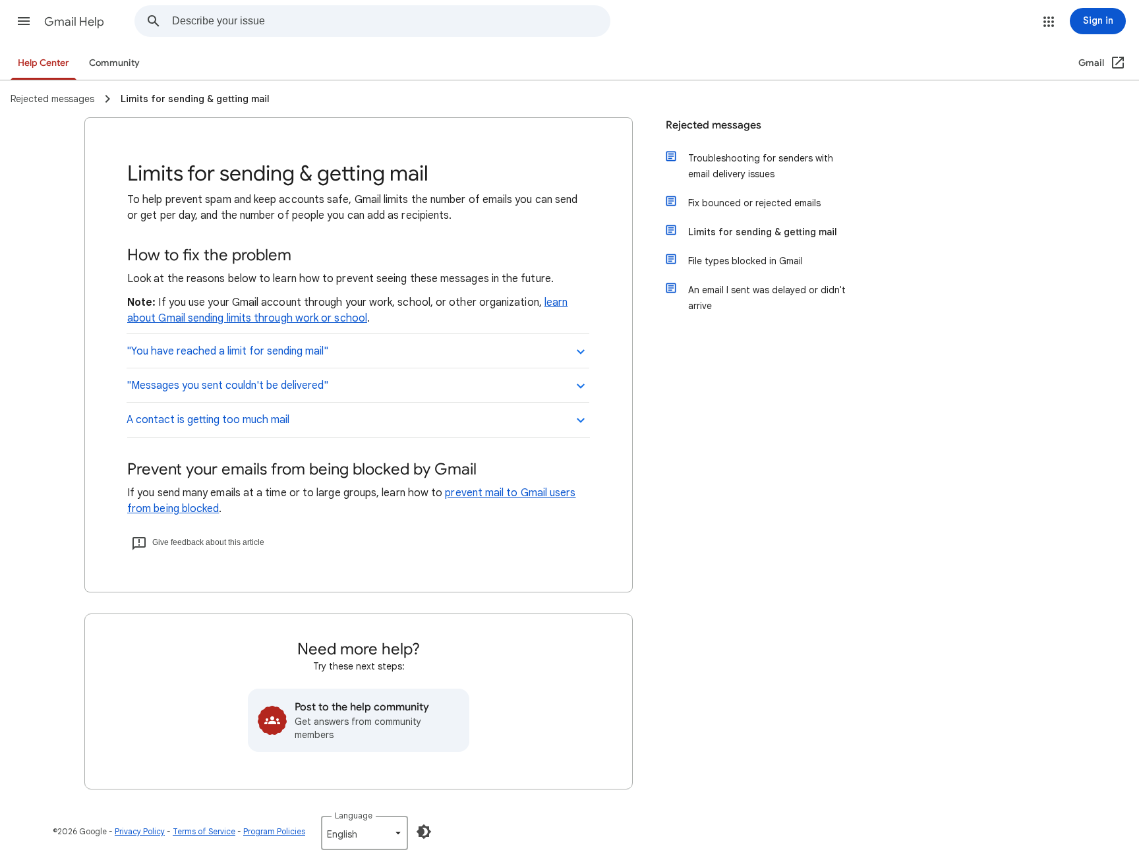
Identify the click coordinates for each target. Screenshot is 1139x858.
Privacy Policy (140, 831)
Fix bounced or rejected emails (754, 203)
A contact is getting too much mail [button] (208, 419)
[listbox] (364, 833)
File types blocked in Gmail (745, 261)
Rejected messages (713, 125)
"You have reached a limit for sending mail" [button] (227, 351)
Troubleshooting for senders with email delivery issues (760, 166)
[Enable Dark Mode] (424, 831)
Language (353, 815)
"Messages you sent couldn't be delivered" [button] (227, 385)
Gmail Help (74, 21)
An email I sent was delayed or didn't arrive (767, 298)
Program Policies (274, 831)
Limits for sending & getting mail (762, 232)
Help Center (43, 63)
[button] (24, 21)
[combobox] (391, 21)
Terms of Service (204, 831)
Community (114, 63)
